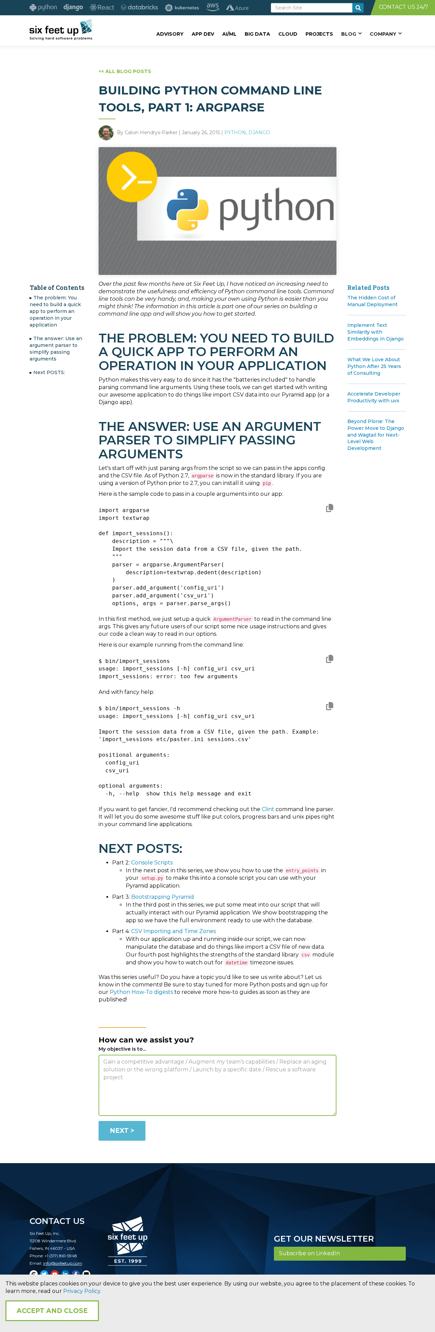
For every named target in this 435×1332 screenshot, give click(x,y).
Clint (268, 809)
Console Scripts (152, 862)
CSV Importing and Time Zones (173, 931)
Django (259, 132)
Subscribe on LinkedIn (309, 1253)
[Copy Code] (330, 509)
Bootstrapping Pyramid (162, 897)
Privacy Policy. (82, 1291)
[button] (351, 33)
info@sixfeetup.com (62, 1263)
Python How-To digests (141, 992)
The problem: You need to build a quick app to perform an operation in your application (55, 311)
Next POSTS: (49, 372)
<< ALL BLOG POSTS (125, 71)
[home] (61, 30)
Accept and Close (52, 1311)
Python (235, 132)
